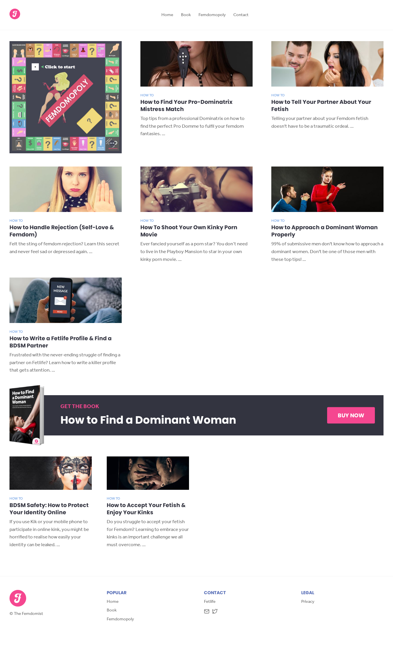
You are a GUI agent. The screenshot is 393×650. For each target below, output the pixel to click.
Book (186, 15)
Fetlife (209, 602)
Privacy (307, 602)
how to (147, 96)
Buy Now (351, 415)
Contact (241, 15)
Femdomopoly (212, 15)
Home (167, 15)
